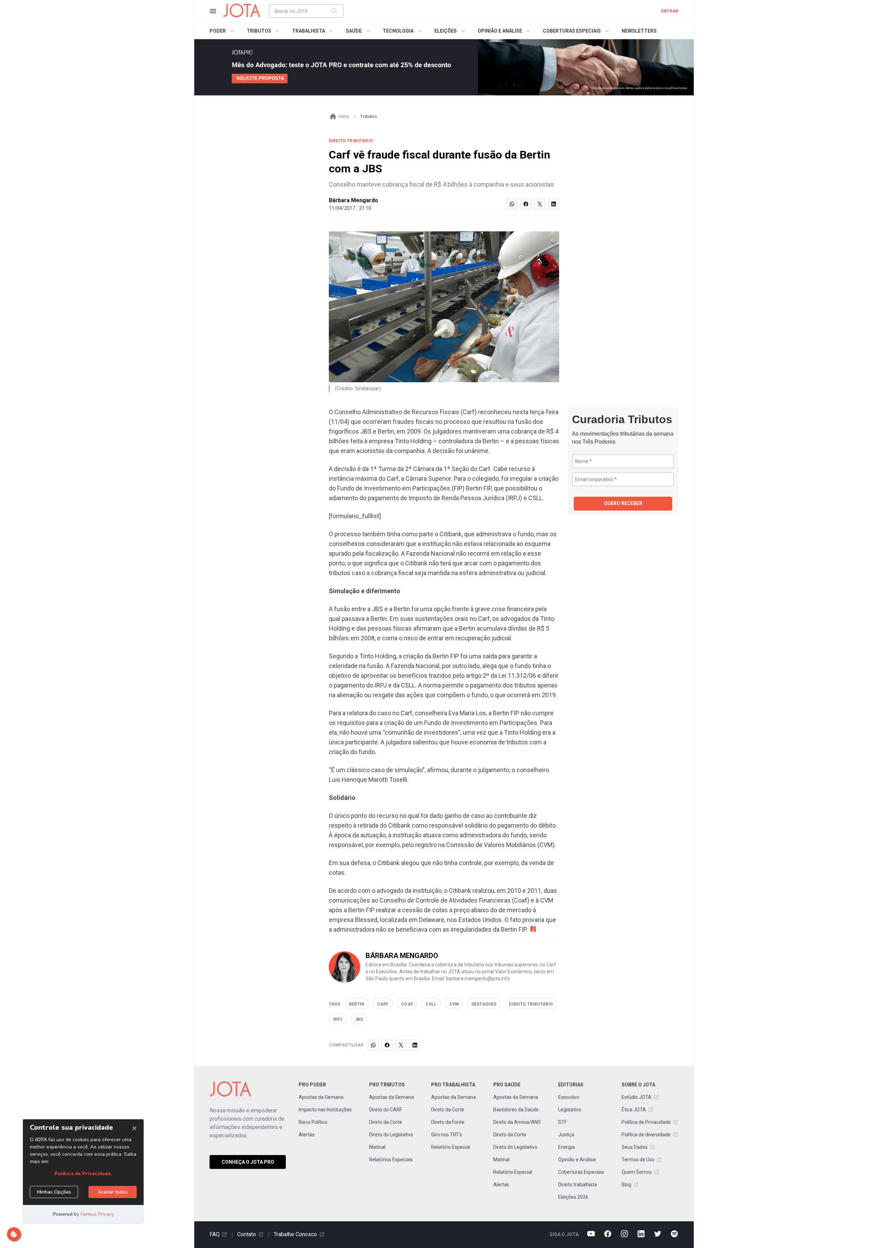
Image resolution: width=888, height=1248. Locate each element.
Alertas (307, 1134)
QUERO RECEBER (623, 503)
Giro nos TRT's (446, 1134)
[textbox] (302, 11)
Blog (626, 1184)
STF (562, 1122)
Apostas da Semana (321, 1097)
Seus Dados (635, 1147)
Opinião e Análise (577, 1159)
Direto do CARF (385, 1109)
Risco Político (313, 1122)
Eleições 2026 (573, 1197)
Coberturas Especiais (581, 1172)
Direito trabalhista (577, 1184)
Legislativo (569, 1109)
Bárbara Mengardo (353, 200)
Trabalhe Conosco (295, 1234)
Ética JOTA (634, 1109)
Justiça (566, 1134)
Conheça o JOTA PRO (248, 1162)
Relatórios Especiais (391, 1159)
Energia (566, 1147)
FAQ (215, 1234)
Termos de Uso (638, 1159)
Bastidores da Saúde (516, 1109)
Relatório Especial (450, 1147)
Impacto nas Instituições (325, 1109)
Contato (246, 1234)
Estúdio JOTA (636, 1097)
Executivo (568, 1097)
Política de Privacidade (646, 1122)
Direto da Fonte (447, 1122)
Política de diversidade (646, 1134)
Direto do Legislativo (391, 1134)
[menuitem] (222, 31)
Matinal (377, 1147)
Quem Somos (637, 1172)
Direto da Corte (385, 1122)
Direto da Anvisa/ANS (517, 1122)
